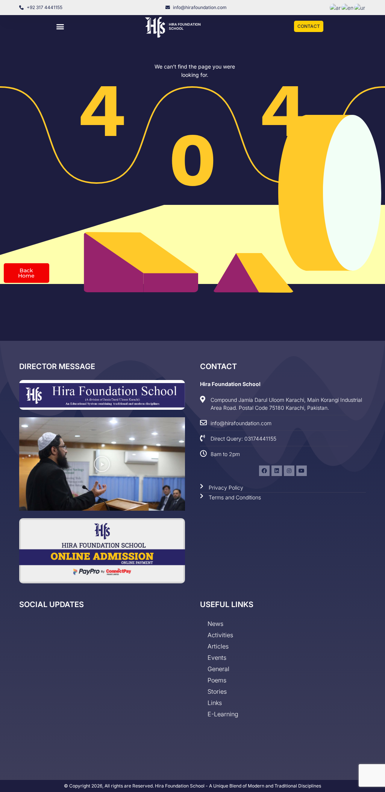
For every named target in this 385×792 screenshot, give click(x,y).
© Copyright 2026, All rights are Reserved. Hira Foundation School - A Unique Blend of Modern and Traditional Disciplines (192, 786)
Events (217, 657)
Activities (220, 635)
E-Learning (223, 714)
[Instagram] (289, 470)
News (215, 623)
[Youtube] (301, 470)
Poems (217, 680)
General (218, 669)
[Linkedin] (276, 470)
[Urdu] (360, 7)
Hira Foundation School (230, 384)
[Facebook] (264, 470)
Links (215, 703)
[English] (347, 7)
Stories (217, 691)
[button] (60, 26)
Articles (218, 646)
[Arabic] (335, 7)
